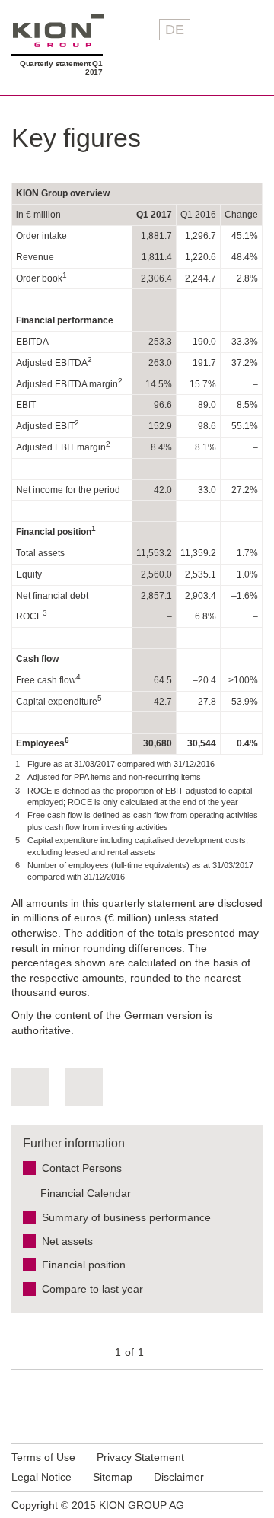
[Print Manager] (84, 1087)
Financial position (84, 1265)
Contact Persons (82, 1168)
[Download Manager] (30, 1087)
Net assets (67, 1241)
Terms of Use (43, 1457)
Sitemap (112, 1477)
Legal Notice (41, 1477)
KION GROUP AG (58, 30)
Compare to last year (92, 1289)
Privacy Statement (140, 1457)
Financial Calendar (85, 1193)
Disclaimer (179, 1477)
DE (174, 29)
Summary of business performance (126, 1217)
